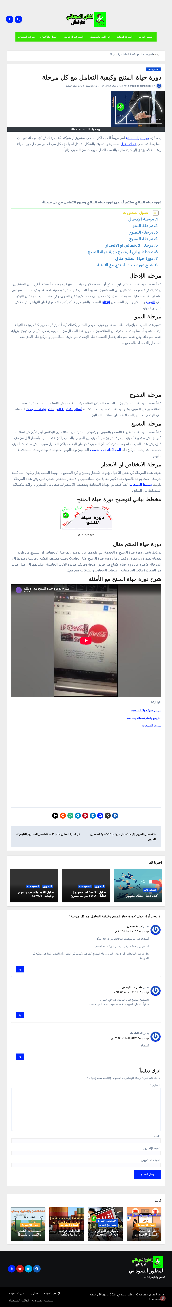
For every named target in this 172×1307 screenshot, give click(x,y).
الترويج (150, 302)
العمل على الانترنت (107, 1220)
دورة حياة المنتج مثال (134, 258)
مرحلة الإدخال (141, 219)
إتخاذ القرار (129, 144)
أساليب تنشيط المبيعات (65, 409)
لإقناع (106, 302)
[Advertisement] (135, 176)
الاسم (157, 1136)
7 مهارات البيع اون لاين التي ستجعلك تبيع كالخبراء (106, 1235)
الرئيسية (157, 54)
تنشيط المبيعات (140, 485)
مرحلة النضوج (140, 232)
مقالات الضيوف (26, 37)
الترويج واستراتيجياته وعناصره (143, 717)
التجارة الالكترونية (146, 1224)
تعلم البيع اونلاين (107, 1224)
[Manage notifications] (163, 1298)
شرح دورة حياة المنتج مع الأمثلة (125, 265)
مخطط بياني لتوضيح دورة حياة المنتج (120, 251)
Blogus (103, 1294)
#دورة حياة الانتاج (114, 85)
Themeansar (157, 1299)
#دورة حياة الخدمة (94, 85)
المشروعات (153, 69)
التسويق (99, 886)
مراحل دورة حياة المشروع (146, 710)
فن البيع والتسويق (100, 37)
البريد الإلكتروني (152, 1148)
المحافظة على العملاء (105, 450)
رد (20, 969)
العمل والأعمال (48, 37)
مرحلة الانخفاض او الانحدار (130, 245)
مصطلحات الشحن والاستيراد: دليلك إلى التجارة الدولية (28, 1235)
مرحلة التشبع (141, 238)
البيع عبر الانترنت (73, 37)
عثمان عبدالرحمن (132, 987)
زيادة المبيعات (36, 409)
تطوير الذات (145, 37)
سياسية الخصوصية (42, 1300)
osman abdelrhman (139, 85)
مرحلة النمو (142, 225)
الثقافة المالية (124, 37)
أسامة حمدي (135, 926)
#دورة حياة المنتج (75, 85)
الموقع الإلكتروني (151, 1160)
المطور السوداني (147, 1271)
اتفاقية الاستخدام (19, 1300)
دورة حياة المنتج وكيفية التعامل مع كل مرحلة (101, 78)
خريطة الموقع (16, 1293)
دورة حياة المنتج (137, 138)
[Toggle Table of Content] (154, 213)
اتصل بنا (34, 1293)
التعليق (155, 1085)
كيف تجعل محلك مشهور (142, 896)
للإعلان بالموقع (52, 1293)
